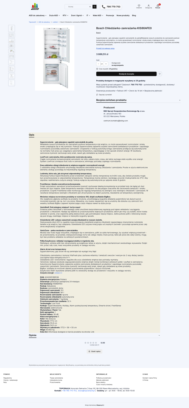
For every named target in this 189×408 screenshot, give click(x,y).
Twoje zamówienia (56, 378)
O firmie (145, 380)
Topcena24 (32, 22)
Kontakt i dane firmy (150, 378)
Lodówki (55, 22)
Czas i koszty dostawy (104, 384)
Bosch (98, 33)
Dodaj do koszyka (126, 74)
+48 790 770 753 (69, 391)
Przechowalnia (55, 382)
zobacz (57, 273)
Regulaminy (8, 378)
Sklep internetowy (94, 405)
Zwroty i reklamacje (11, 380)
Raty (5, 382)
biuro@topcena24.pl (86, 391)
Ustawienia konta (56, 380)
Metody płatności (102, 380)
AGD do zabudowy (44, 22)
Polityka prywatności (103, 378)
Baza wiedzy (100, 382)
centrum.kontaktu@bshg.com (116, 121)
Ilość (98, 60)
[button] (94, 7)
